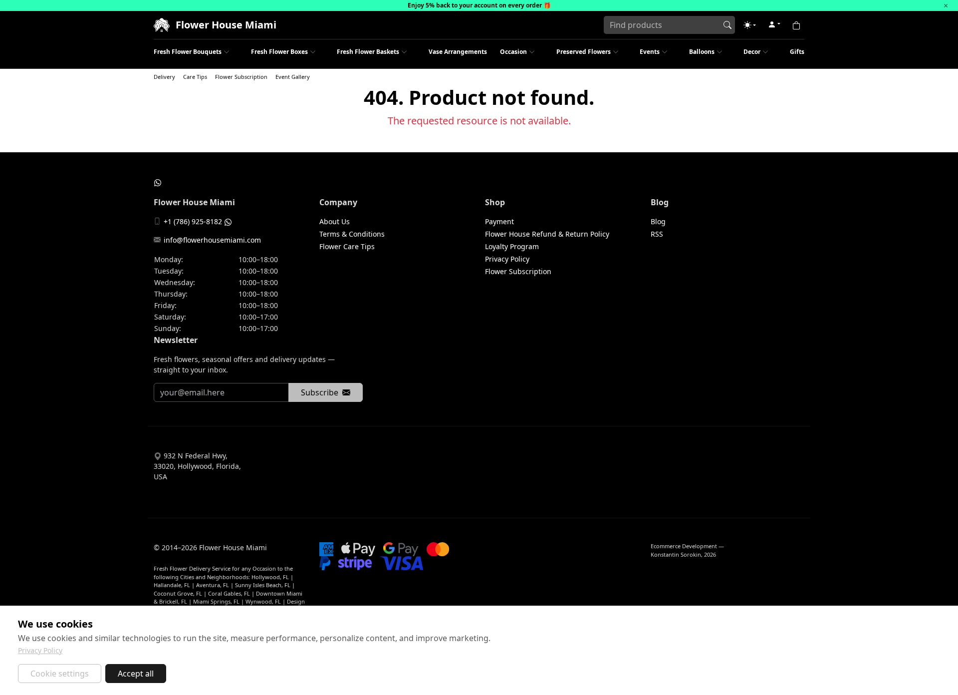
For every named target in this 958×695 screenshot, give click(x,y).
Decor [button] (751, 51)
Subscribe (319, 392)
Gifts (797, 51)
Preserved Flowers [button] (583, 51)
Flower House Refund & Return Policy (547, 234)
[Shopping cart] (796, 24)
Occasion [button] (513, 51)
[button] (749, 25)
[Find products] (727, 24)
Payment (499, 221)
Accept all (136, 673)
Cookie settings (59, 673)
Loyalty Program (512, 246)
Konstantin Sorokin (676, 554)
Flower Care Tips (347, 246)
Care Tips (195, 76)
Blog (658, 221)
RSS (657, 234)
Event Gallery (292, 76)
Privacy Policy (507, 259)
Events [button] (650, 51)
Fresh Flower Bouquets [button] (188, 51)
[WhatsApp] (158, 182)
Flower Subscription (241, 76)
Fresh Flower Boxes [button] (279, 51)
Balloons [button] (702, 51)
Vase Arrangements (458, 51)
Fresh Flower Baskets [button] (368, 51)
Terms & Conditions (352, 234)
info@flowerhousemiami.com (212, 240)
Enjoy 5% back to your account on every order (475, 5)
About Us (334, 221)
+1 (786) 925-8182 (193, 221)
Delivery (164, 76)
